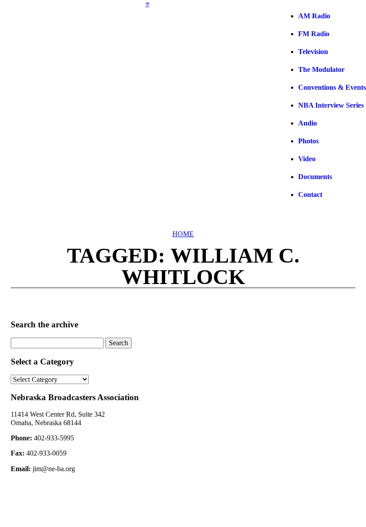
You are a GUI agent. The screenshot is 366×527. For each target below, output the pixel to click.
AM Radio (314, 16)
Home (183, 234)
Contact (310, 194)
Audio (307, 123)
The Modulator (321, 69)
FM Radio (313, 34)
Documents (315, 176)
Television (313, 51)
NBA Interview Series (331, 105)
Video (307, 159)
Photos (308, 141)
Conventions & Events (332, 87)
